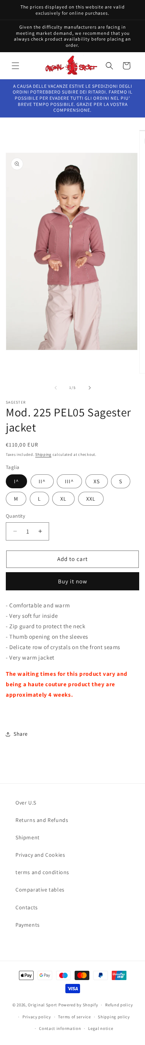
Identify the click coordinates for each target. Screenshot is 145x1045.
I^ (16, 481)
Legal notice (100, 1028)
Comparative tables (40, 889)
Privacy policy (36, 1016)
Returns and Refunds (41, 820)
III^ (69, 481)
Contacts (26, 907)
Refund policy (119, 1004)
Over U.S (25, 802)
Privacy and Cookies (40, 854)
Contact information (60, 1028)
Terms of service (74, 1016)
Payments (27, 924)
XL (63, 498)
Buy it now (72, 581)
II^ (42, 481)
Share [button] (21, 733)
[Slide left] (55, 387)
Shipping (43, 454)
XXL (91, 498)
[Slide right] (89, 387)
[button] (15, 65)
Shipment (27, 837)
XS (97, 481)
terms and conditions (42, 872)
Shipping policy (114, 1016)
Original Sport (42, 1004)
